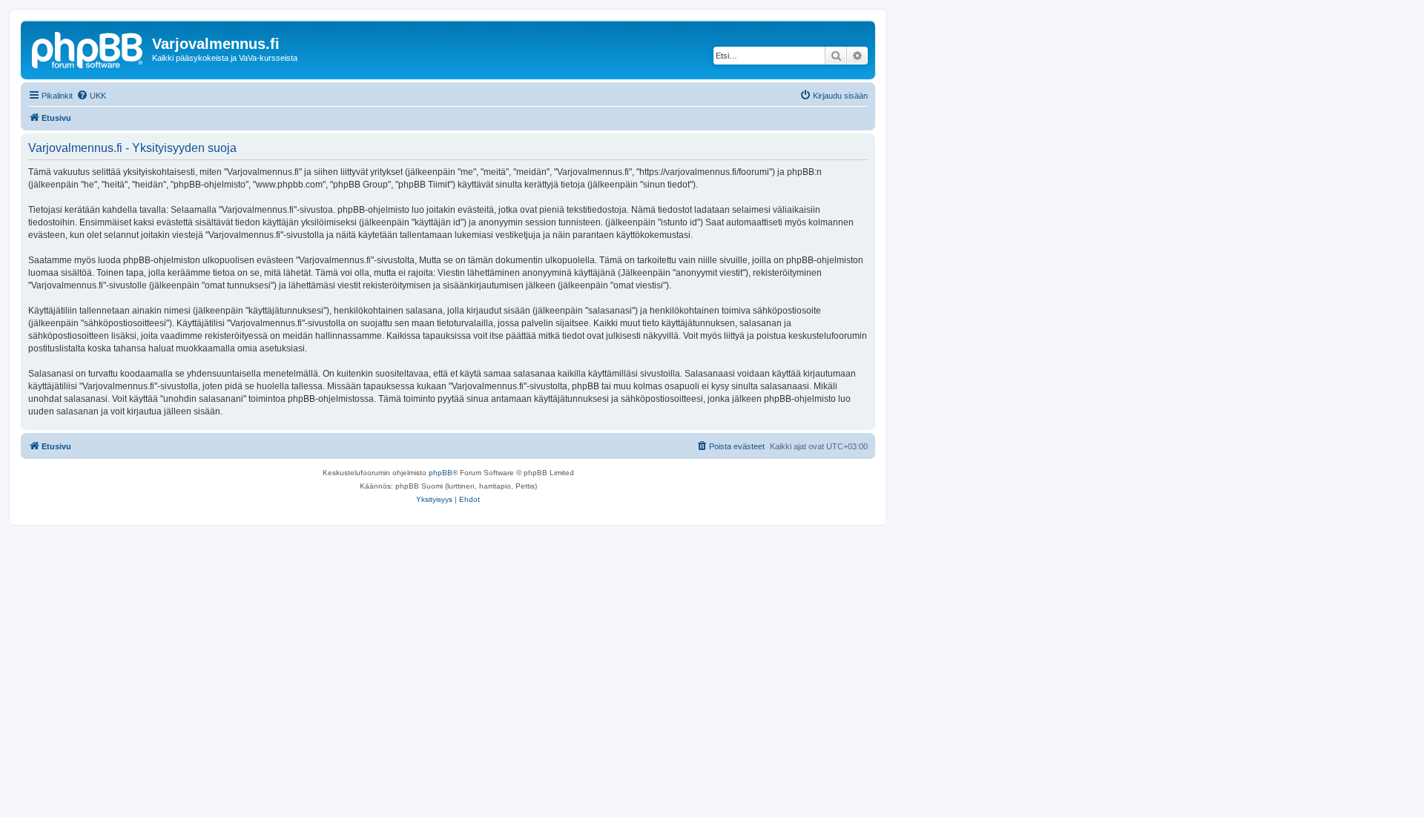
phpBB (440, 473)
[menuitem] (91, 96)
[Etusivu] (88, 48)
